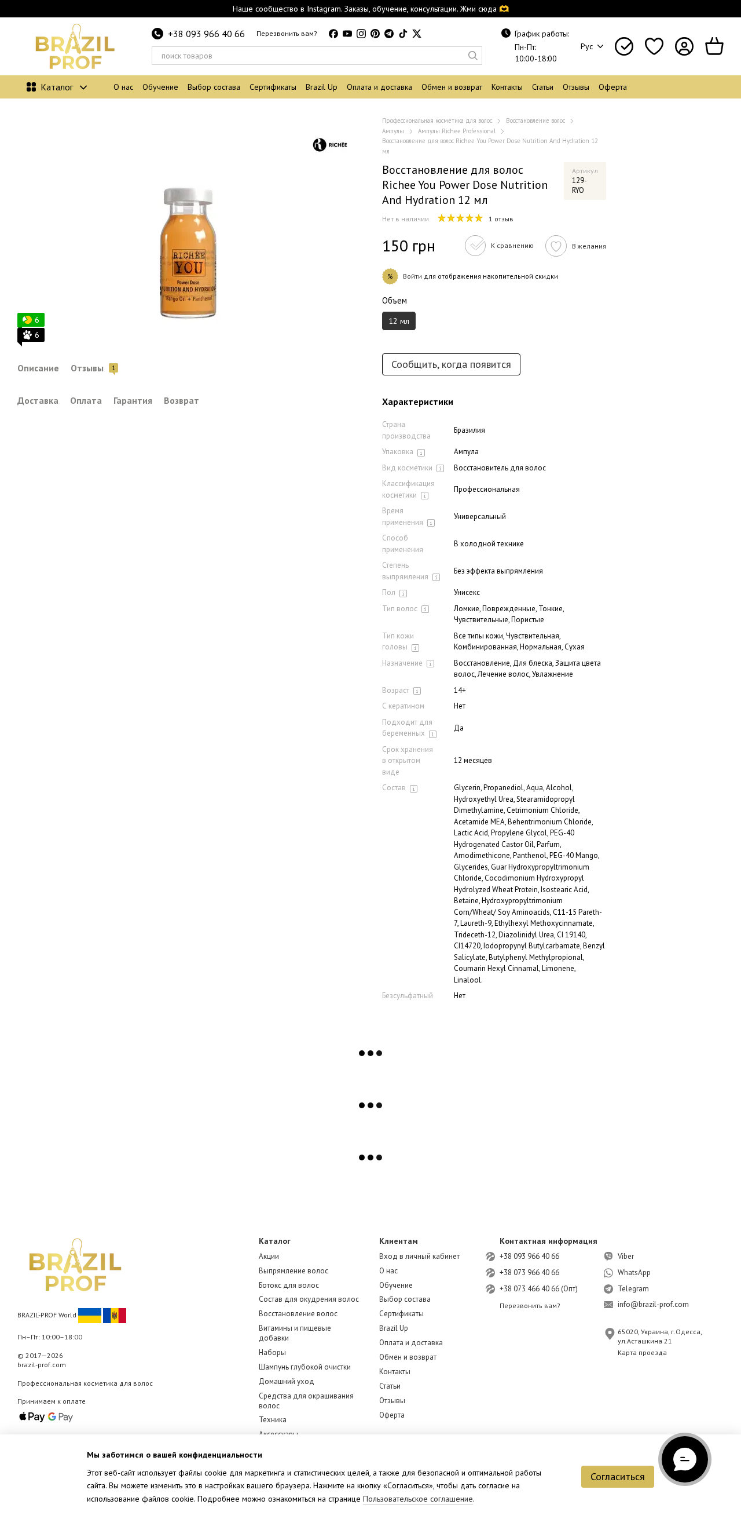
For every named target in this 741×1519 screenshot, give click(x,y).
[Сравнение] (624, 46)
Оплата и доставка (379, 87)
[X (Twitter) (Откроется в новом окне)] (416, 33)
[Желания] (654, 46)
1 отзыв (501, 218)
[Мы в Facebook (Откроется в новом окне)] (333, 33)
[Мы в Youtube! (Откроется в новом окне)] (347, 33)
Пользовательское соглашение (418, 1499)
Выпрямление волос (293, 1271)
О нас (123, 87)
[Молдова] (114, 1314)
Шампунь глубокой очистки (305, 1367)
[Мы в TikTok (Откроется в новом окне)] (403, 33)
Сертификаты (273, 87)
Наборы (272, 1352)
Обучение (160, 87)
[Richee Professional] (330, 145)
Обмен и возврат (451, 87)
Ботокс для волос (289, 1285)
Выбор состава (214, 87)
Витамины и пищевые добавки (295, 1333)
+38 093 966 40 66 (206, 33)
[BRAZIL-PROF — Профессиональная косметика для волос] (75, 1263)
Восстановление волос (298, 1314)
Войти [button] (412, 276)
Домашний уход (286, 1381)
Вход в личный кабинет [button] (419, 1256)
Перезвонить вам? (286, 33)
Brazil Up (322, 87)
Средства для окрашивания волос (306, 1401)
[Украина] (89, 1314)
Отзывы (576, 87)
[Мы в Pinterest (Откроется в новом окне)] (375, 33)
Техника (273, 1420)
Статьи (542, 87)
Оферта (613, 87)
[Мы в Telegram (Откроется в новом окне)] (389, 33)
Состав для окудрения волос (309, 1299)
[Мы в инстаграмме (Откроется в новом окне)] (361, 33)
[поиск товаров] (473, 55)
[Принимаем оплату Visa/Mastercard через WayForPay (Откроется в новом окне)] (46, 1416)
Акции (269, 1256)
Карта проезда (642, 1352)
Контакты (507, 87)
